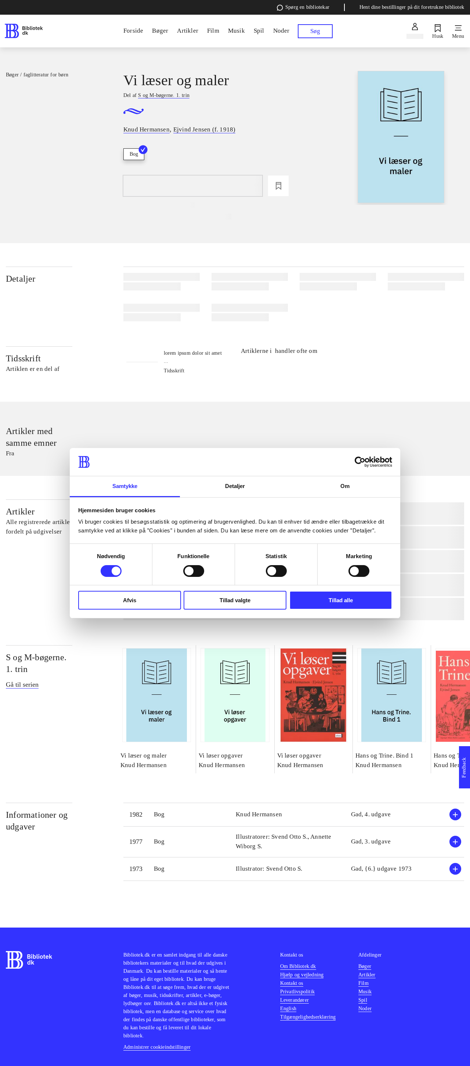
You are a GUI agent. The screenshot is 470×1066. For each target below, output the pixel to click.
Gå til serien (22, 684)
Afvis (129, 600)
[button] (293, 815)
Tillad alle (341, 600)
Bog (134, 154)
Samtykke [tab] (125, 486)
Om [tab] (345, 486)
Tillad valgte (235, 600)
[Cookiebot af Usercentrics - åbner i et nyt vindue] (360, 461)
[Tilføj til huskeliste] (278, 186)
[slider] (401, 138)
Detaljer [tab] (235, 486)
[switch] (193, 571)
